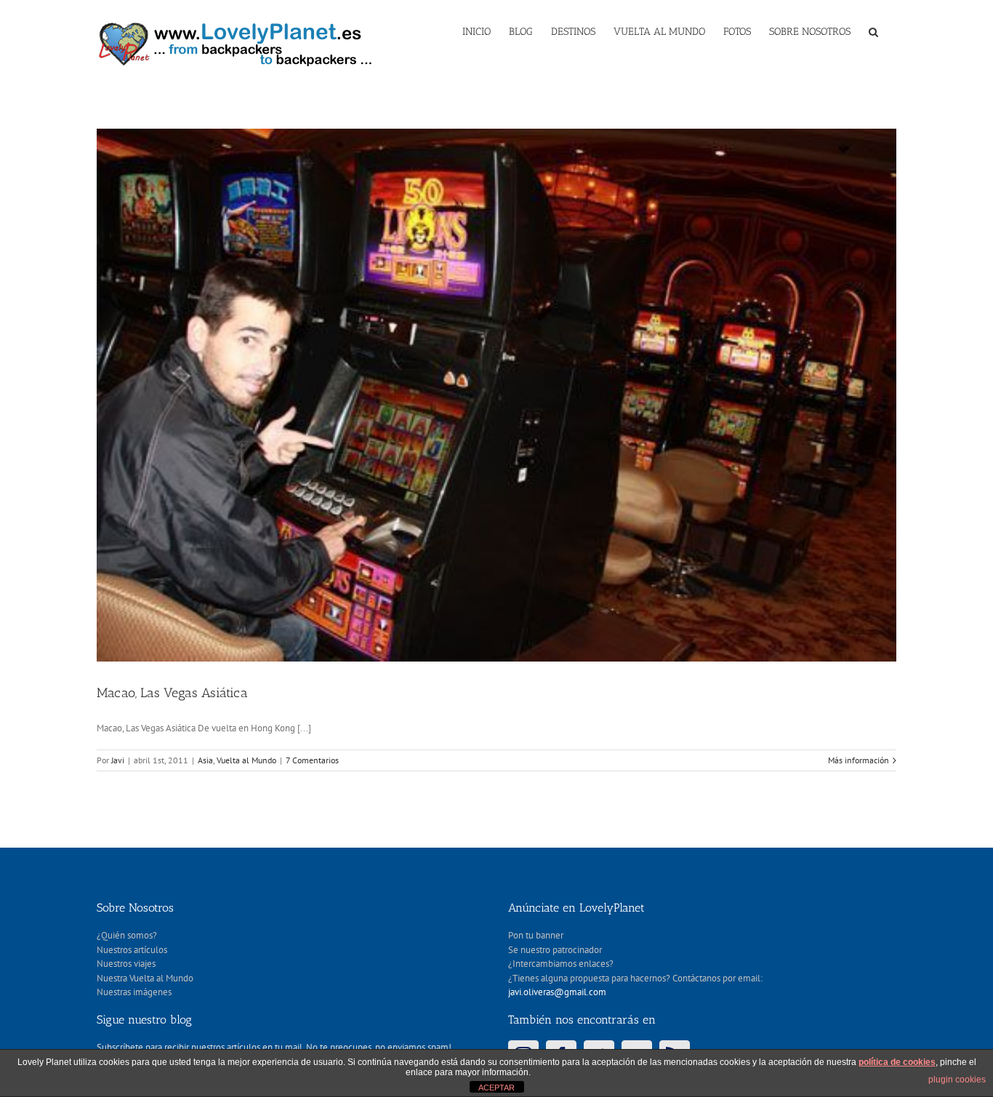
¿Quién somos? (127, 935)
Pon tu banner (535, 935)
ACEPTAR (496, 1087)
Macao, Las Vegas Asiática (172, 693)
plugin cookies (957, 1079)
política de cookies (897, 1062)
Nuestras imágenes (134, 992)
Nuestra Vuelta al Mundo (145, 978)
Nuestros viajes (126, 963)
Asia (205, 760)
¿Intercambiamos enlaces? (561, 963)
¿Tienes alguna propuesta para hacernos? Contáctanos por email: (635, 978)
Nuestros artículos (132, 950)
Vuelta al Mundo (246, 760)
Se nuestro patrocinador (555, 950)
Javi (117, 760)
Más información (858, 760)
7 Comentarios (312, 760)
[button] (873, 30)
